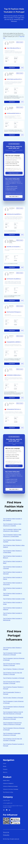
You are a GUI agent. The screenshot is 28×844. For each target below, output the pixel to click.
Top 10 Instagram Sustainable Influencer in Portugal (11, 734)
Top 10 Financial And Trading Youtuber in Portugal (11, 682)
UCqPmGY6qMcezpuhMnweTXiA (14, 79)
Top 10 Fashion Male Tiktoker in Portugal (12, 648)
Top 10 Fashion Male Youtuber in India (12, 589)
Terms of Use (6, 832)
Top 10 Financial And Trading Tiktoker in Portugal (11, 664)
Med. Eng (7, 59)
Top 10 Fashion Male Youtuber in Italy (14, 599)
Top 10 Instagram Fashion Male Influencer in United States (12, 535)
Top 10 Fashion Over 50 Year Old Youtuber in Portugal (12, 739)
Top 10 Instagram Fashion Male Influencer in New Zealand (12, 530)
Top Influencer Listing (8, 792)
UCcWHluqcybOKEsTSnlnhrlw (13, 113)
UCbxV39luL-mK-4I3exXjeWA (13, 246)
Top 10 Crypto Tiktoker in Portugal (13, 697)
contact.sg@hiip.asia (7, 803)
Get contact (20, 42)
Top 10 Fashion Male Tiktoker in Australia (12, 540)
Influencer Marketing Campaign (10, 786)
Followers (7, 57)
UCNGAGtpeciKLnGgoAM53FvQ (13, 214)
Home (4, 763)
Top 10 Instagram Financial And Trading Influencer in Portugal (12, 723)
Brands (4, 766)
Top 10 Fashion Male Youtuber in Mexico (12, 614)
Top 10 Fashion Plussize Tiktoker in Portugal (13, 687)
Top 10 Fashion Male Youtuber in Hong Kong (12, 583)
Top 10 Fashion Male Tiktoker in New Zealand (14, 546)
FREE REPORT (12, 67)
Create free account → (14, 173)
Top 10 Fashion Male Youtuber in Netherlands (12, 619)
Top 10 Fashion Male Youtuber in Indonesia (12, 594)
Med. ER (15, 59)
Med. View (16, 57)
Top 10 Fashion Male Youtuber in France (12, 578)
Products (5, 769)
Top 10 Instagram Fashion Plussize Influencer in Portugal (13, 718)
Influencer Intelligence (8, 783)
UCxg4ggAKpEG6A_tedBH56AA (13, 341)
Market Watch (6, 780)
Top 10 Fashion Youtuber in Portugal (13, 678)
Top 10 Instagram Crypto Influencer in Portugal (13, 702)
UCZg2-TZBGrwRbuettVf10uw (13, 48)
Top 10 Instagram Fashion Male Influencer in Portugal (12, 653)
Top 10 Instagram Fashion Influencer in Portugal (13, 707)
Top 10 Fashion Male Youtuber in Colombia (12, 567)
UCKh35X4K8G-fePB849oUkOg (13, 375)
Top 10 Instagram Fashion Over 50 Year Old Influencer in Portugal (13, 712)
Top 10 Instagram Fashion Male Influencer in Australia (12, 524)
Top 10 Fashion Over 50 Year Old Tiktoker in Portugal (12, 673)
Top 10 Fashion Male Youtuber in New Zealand (12, 519)
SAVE (22, 67)
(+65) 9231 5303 (6, 800)
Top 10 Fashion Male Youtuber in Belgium (12, 556)
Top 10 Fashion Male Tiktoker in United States (12, 551)
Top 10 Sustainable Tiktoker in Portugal (12, 693)
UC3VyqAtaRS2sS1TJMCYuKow (13, 409)
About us (5, 772)
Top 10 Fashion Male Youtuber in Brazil (12, 562)
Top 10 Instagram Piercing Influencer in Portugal (14, 728)
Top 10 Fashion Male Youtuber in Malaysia (12, 608)
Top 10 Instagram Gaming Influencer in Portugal (13, 659)
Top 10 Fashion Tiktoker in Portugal (13, 669)
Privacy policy (6, 835)
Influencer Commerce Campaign (10, 789)
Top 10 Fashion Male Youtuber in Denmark (12, 573)
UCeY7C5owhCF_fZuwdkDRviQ (13, 278)
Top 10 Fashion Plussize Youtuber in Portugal (13, 744)
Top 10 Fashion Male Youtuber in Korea (12, 603)
